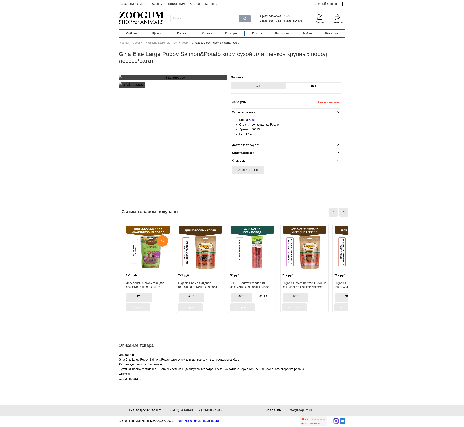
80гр (241, 295)
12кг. (258, 85)
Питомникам (176, 3)
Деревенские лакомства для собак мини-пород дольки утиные (145, 285)
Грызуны (232, 33)
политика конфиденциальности (198, 420)
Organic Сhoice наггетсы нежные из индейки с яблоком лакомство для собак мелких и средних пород (304, 285)
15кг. (314, 85)
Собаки (131, 33)
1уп (139, 295)
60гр (295, 295)
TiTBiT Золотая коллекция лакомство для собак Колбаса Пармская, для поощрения (250, 285)
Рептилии (282, 33)
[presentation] (333, 212)
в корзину (138, 307)
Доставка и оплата (133, 3)
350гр (263, 295)
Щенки (156, 33)
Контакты (211, 3)
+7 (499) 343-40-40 (269, 16)
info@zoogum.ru (300, 410)
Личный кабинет (326, 3)
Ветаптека (332, 33)
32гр (191, 295)
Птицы (257, 33)
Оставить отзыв (248, 169)
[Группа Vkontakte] (342, 421)
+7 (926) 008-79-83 (269, 20)
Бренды (157, 3)
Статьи (195, 3)
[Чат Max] (336, 421)
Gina (252, 119)
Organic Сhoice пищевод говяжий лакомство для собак (198, 285)
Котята (207, 33)
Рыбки (307, 33)
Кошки (181, 33)
